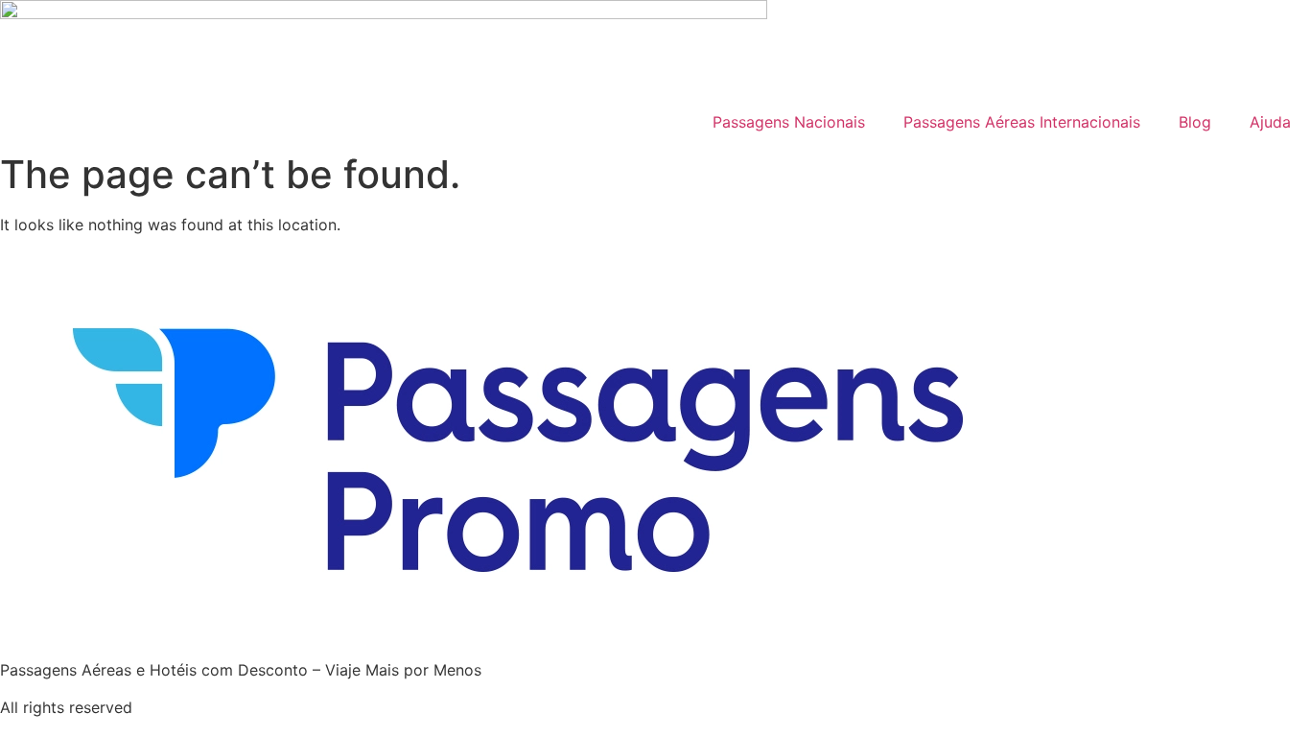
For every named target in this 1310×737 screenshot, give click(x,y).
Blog (1195, 121)
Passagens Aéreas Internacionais (1021, 121)
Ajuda (1270, 121)
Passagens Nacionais (789, 121)
